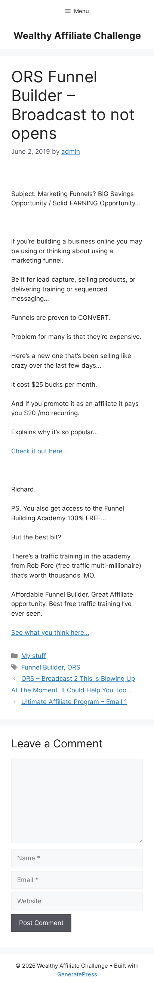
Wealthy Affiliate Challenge (77, 35)
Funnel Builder (42, 667)
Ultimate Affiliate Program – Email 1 (74, 701)
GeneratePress (77, 974)
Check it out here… (39, 451)
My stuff (33, 655)
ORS (73, 667)
